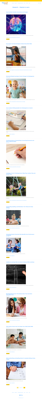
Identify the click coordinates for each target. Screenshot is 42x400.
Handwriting (10, 166)
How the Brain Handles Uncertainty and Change (17, 12)
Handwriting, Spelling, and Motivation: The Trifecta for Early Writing (19, 207)
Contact (27, 392)
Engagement (13, 255)
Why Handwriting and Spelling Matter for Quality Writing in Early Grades (20, 359)
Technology (23, 101)
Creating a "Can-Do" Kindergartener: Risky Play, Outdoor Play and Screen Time (20, 174)
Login (29, 392)
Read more (8, 71)
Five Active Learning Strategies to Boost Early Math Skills (19, 43)
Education (10, 101)
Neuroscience (18, 37)
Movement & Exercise (19, 101)
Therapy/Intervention (20, 392)
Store (24, 392)
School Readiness (24, 200)
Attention (10, 37)
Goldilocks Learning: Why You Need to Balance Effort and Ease (20, 262)
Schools (13, 392)
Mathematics (13, 351)
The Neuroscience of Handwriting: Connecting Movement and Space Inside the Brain (20, 141)
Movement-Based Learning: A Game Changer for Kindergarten (20, 76)
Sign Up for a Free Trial (21, 0)
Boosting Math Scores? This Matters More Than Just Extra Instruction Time (19, 294)
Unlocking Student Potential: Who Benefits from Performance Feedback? (20, 235)
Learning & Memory (13, 37)
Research (16, 392)
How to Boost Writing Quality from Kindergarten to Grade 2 (19, 107)
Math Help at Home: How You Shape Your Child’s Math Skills (19, 326)
